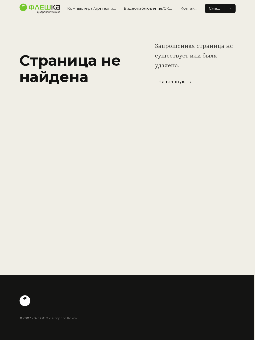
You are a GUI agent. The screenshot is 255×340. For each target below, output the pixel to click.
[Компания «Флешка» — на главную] (39, 8)
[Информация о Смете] (230, 8)
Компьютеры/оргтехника (92, 8)
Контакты (190, 8)
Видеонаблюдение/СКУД (149, 8)
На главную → (175, 81)
